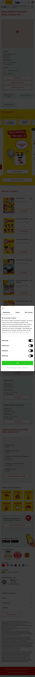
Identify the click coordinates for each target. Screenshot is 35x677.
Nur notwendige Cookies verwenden (17, 367)
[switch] (30, 345)
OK (17, 363)
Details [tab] (18, 312)
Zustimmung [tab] (6, 312)
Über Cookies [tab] (29, 312)
